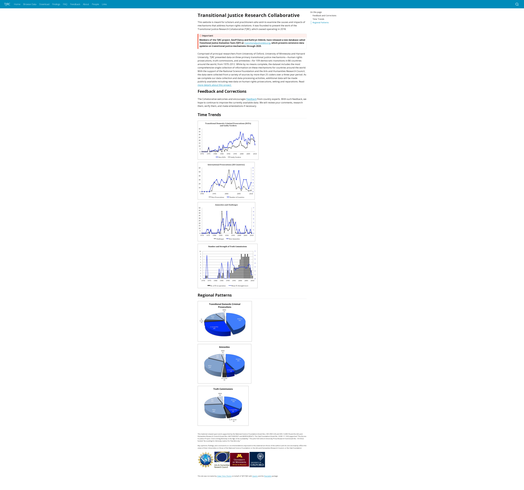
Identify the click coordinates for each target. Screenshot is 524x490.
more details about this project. (215, 85)
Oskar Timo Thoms (224, 476)
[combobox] (517, 4)
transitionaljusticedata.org (257, 43)
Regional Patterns (320, 22)
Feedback (251, 99)
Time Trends (318, 19)
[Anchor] (249, 91)
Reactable (267, 476)
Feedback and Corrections (324, 15)
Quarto (255, 476)
